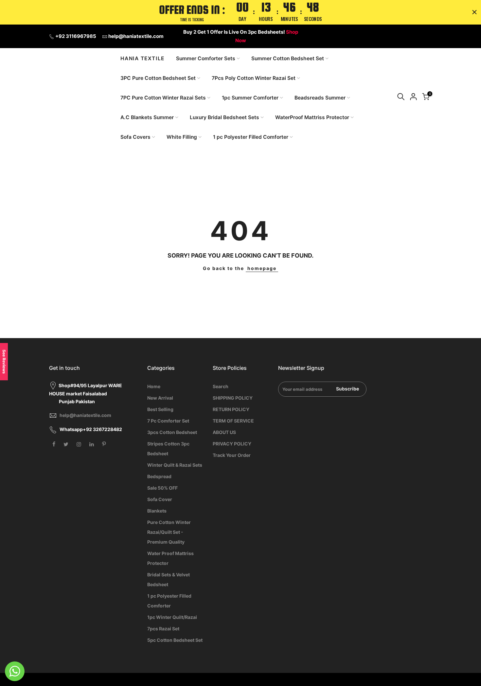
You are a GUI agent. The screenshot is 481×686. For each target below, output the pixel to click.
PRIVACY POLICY (232, 443)
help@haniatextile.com (136, 36)
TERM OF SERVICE (233, 421)
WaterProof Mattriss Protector (312, 117)
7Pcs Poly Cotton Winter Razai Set (253, 78)
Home (153, 386)
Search (220, 386)
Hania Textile (142, 58)
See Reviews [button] (4, 362)
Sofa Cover (159, 499)
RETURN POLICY (231, 409)
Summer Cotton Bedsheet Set (287, 58)
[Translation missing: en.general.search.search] (401, 97)
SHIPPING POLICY (233, 398)
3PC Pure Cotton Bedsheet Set (158, 78)
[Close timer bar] (474, 12)
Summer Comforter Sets (205, 58)
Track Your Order (232, 455)
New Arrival (160, 398)
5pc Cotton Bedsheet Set (175, 640)
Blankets (157, 511)
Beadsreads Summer (320, 98)
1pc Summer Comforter (250, 98)
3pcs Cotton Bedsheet (172, 432)
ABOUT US (224, 432)
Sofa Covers (135, 137)
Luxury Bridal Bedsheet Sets (224, 117)
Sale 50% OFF (162, 488)
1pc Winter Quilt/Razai (172, 617)
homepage (261, 268)
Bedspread (159, 476)
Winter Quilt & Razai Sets (174, 465)
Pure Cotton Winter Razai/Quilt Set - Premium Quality (169, 532)
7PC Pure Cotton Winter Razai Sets (163, 98)
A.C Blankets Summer (147, 117)
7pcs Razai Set (163, 628)
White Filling (182, 137)
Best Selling (160, 409)
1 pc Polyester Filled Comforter (250, 137)
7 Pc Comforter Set (168, 421)
